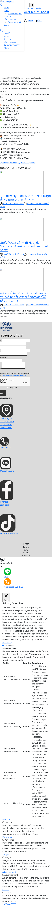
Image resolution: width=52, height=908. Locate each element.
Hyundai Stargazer (26, 162)
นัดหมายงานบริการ (16, 22)
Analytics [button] (6, 854)
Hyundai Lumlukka (8, 162)
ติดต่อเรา (7, 25)
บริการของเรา (10, 19)
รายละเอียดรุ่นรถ (15, 13)
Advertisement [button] (9, 872)
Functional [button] (7, 819)
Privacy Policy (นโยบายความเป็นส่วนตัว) (14, 375)
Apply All (12, 387)
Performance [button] (8, 837)
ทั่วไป (39, 20)
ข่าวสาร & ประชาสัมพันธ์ (38, 203)
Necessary (9, 645)
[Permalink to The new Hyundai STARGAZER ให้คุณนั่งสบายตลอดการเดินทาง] (22, 182)
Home (6, 7)
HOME (7, 33)
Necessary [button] (7, 642)
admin (30, 20)
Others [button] (5, 889)
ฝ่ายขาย (7, 16)
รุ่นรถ (6, 10)
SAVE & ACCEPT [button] (9, 904)
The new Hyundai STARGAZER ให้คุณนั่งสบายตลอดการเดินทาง (25, 197)
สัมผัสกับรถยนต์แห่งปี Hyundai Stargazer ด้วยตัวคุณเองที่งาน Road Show (24, 246)
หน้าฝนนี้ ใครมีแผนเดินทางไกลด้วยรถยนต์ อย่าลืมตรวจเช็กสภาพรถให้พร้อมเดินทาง (23, 297)
